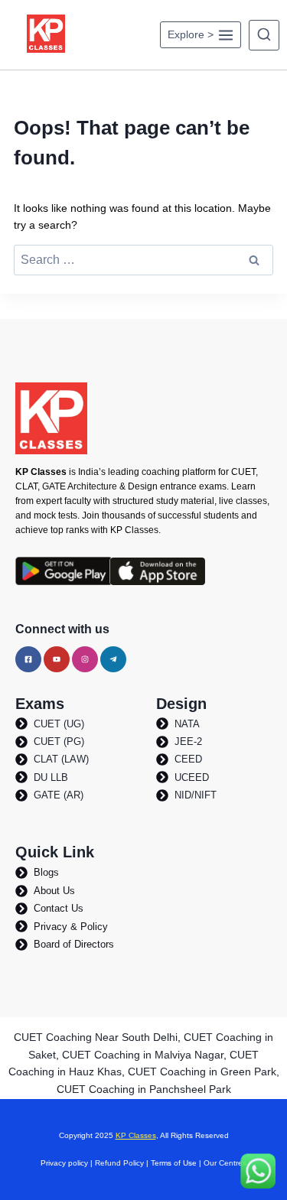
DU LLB (51, 777)
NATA (187, 724)
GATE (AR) (58, 795)
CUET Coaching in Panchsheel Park (144, 1089)
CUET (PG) (59, 741)
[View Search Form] (264, 35)
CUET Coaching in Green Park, (203, 1071)
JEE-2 (188, 741)
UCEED (191, 777)
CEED (188, 759)
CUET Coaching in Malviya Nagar (142, 1055)
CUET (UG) (59, 724)
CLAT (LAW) (61, 759)
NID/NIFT (195, 795)
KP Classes (136, 1135)
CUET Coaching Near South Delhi (96, 1037)
